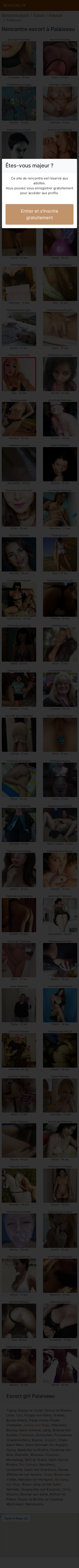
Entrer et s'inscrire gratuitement (39, 214)
